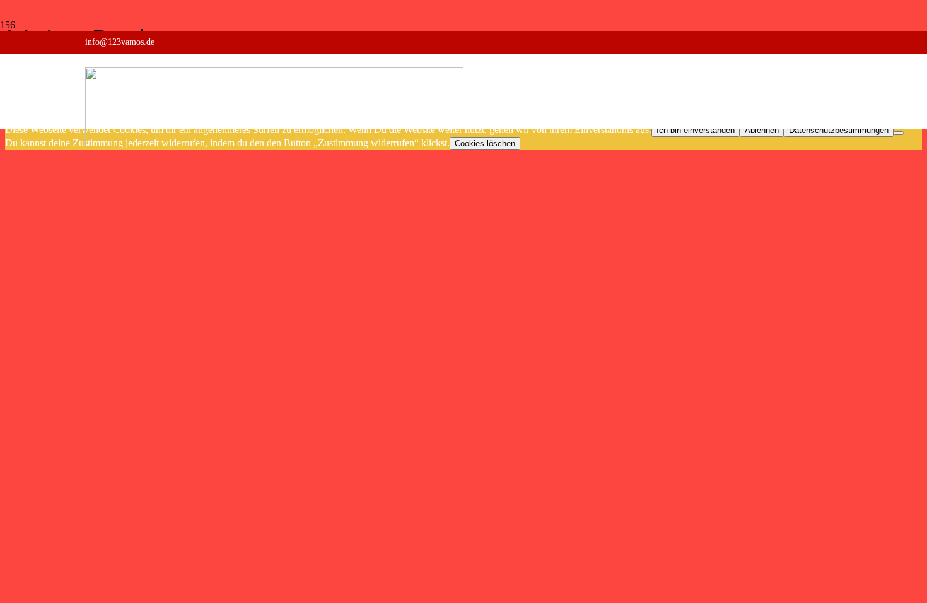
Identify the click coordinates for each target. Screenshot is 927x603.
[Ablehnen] (899, 133)
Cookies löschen (485, 143)
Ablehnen (762, 130)
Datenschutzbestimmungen (839, 130)
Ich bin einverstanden (695, 130)
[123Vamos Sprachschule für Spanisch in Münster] (274, 143)
